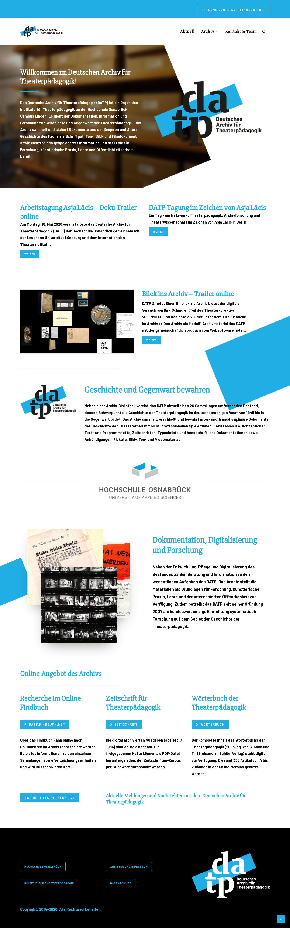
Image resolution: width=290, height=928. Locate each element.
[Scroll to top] (281, 919)
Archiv (207, 31)
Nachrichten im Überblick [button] (49, 798)
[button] (266, 31)
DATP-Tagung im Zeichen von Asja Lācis (207, 207)
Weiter (29, 253)
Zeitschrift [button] (126, 724)
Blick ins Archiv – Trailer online (188, 293)
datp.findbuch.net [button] (47, 724)
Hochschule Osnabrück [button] (42, 866)
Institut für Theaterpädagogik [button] (49, 883)
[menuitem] (234, 9)
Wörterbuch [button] (212, 724)
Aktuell (187, 31)
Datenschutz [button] (120, 883)
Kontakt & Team (241, 31)
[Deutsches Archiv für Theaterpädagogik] (41, 31)
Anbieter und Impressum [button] (129, 866)
